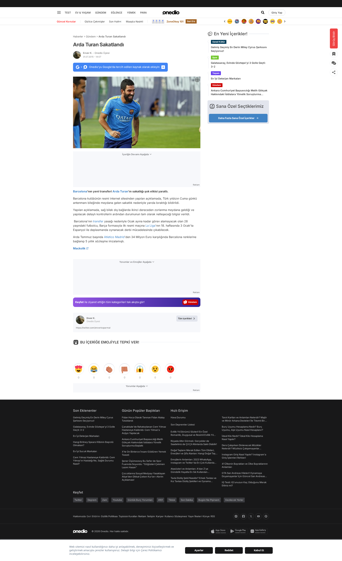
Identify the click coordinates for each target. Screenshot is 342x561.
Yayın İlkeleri (195, 516)
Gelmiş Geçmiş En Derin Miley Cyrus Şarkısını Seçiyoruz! (239, 49)
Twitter (78, 499)
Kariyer (160, 516)
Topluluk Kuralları (128, 516)
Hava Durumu (178, 417)
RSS (213, 516)
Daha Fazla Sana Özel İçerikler (236, 118)
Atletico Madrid (114, 237)
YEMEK (131, 12)
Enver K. (96, 52)
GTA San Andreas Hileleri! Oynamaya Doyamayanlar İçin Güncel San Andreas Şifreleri (243, 476)
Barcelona (80, 191)
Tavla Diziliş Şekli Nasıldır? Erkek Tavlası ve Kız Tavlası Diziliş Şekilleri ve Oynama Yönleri (193, 481)
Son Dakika (187, 499)
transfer (98, 221)
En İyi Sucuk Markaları (85, 451)
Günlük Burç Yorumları (140, 499)
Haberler (78, 36)
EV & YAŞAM (83, 12)
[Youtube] (258, 516)
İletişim (151, 516)
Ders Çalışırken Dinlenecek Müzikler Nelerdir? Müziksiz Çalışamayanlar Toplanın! (241, 448)
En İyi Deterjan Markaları (226, 78)
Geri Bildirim (93, 516)
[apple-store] (219, 531)
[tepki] (78, 369)
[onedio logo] (171, 12)
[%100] (229, 21)
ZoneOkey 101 (175, 21)
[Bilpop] (258, 21)
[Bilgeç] (251, 21)
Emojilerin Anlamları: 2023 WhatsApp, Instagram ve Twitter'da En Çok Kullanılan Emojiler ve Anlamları (193, 462)
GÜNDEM (100, 12)
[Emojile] (265, 21)
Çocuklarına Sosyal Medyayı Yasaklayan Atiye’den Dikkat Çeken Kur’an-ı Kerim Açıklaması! (143, 476)
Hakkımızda (79, 516)
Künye (206, 516)
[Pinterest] (266, 516)
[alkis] (279, 21)
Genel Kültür (218, 41)
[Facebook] (243, 516)
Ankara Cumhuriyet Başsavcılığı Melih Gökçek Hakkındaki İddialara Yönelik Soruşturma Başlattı (239, 92)
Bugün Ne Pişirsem (208, 499)
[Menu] (59, 12)
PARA (143, 12)
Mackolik (79, 248)
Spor (214, 57)
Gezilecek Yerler (234, 499)
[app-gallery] (259, 531)
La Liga (150, 225)
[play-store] (239, 531)
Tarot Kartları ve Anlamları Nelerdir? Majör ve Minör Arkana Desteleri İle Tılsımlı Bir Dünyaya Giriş (244, 420)
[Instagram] (236, 516)
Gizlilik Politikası (109, 516)
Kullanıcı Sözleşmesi (176, 516)
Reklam (142, 516)
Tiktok (172, 499)
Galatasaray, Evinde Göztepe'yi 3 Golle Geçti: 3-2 (238, 64)
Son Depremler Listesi (183, 424)
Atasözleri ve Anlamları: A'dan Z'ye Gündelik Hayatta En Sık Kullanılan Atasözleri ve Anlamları (189, 472)
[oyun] (272, 21)
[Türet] (244, 21)
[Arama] (262, 12)
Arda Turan (120, 191)
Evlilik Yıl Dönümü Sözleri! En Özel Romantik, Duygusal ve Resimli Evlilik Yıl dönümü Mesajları (192, 435)
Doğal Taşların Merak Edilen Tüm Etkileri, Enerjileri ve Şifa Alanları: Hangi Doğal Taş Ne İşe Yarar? (193, 453)
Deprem (92, 499)
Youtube (117, 499)
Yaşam (215, 73)
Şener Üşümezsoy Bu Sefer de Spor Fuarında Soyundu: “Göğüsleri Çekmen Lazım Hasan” (143, 464)
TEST (68, 12)
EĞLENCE (116, 12)
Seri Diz (191, 21)
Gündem (91, 36)
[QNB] (236, 21)
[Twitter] (251, 516)
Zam (104, 499)
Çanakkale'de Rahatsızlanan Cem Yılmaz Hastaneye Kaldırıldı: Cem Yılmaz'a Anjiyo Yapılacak (144, 430)
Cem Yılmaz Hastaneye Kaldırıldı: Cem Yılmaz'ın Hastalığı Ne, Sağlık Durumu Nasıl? (94, 460)
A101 (160, 499)
